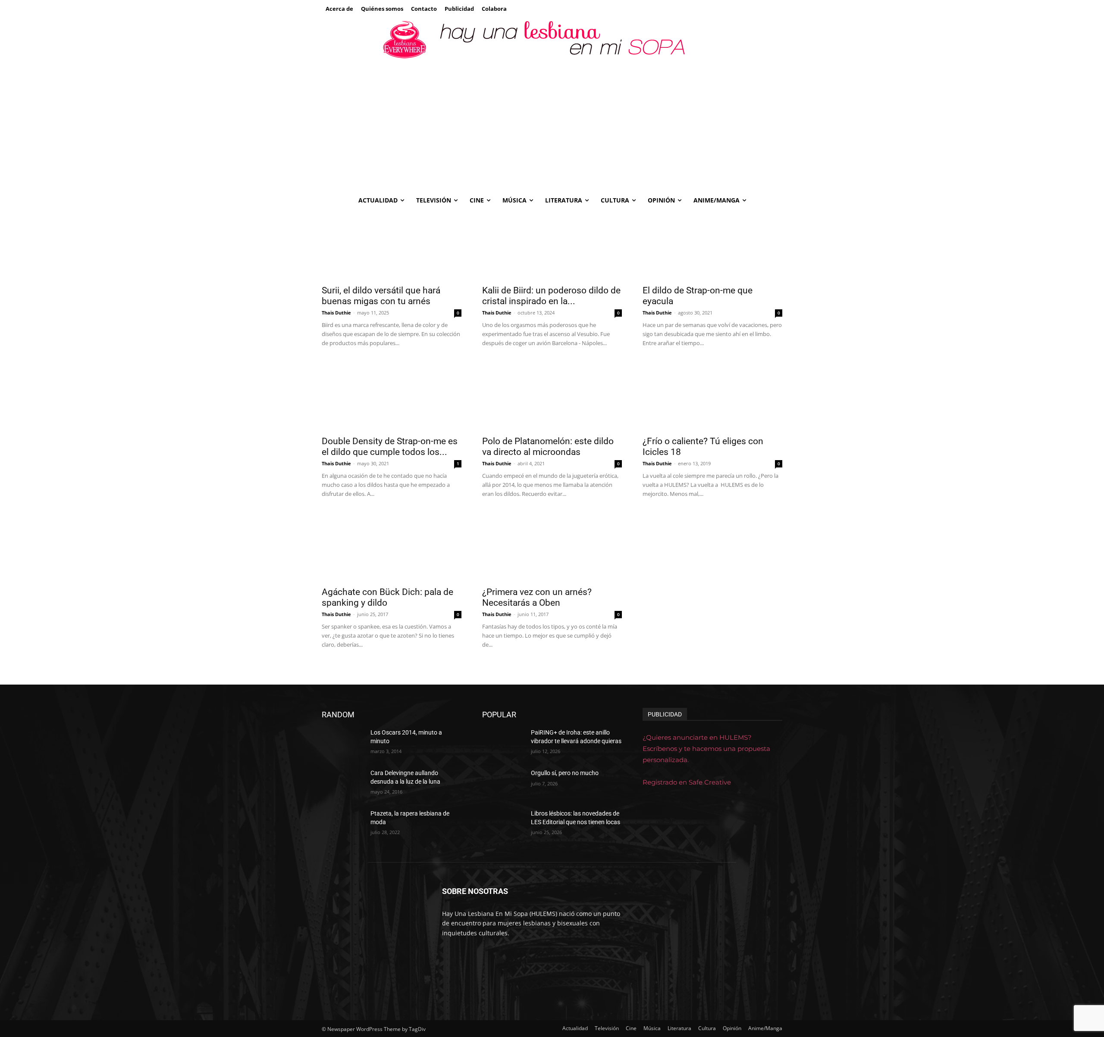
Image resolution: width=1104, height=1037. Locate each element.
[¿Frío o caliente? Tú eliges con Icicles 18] (712, 395)
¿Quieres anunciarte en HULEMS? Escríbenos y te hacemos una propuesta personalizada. (706, 748)
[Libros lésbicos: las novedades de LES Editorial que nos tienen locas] (503, 824)
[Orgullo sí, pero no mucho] (503, 783)
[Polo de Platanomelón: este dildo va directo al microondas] (552, 395)
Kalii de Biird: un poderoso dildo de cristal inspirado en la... (551, 295)
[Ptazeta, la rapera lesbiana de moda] (343, 824)
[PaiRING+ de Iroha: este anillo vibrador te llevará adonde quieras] (503, 743)
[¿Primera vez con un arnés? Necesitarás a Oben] (552, 546)
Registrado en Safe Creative (687, 782)
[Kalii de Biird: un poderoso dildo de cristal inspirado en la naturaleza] (552, 245)
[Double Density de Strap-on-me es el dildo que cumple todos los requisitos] (391, 395)
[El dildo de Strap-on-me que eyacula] (712, 245)
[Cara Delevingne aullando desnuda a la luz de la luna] (343, 783)
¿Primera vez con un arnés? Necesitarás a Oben (537, 597)
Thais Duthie (336, 312)
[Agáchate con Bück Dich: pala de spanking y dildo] (391, 546)
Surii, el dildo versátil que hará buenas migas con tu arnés (381, 295)
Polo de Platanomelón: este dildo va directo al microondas (548, 446)
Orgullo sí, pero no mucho (565, 772)
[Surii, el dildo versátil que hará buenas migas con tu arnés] (391, 245)
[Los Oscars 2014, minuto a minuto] (343, 743)
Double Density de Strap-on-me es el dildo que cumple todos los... (390, 446)
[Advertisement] (552, 125)
